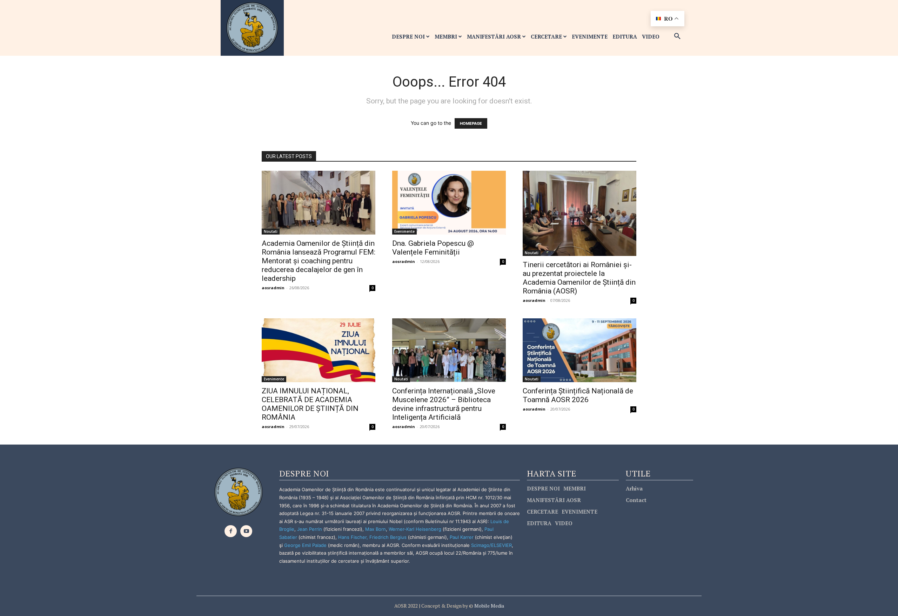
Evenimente (404, 231)
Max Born (375, 529)
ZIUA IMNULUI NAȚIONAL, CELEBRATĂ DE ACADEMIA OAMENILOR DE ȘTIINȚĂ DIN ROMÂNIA (310, 404)
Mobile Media (488, 605)
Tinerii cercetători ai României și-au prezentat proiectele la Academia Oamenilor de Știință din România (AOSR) (579, 277)
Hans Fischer (352, 537)
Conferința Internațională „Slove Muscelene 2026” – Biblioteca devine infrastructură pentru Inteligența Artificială (443, 404)
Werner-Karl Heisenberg (415, 529)
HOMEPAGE (471, 123)
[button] (677, 36)
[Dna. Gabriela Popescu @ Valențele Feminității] (449, 203)
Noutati (270, 231)
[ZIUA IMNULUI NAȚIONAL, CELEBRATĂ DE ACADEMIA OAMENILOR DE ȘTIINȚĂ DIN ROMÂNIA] (318, 350)
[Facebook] (230, 531)
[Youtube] (246, 531)
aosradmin (273, 287)
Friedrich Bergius (388, 537)
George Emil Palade (305, 545)
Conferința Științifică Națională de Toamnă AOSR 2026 (578, 395)
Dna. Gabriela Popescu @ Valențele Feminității (433, 247)
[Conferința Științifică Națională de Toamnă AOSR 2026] (579, 350)
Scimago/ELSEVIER (491, 545)
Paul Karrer (462, 537)
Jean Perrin (310, 529)
